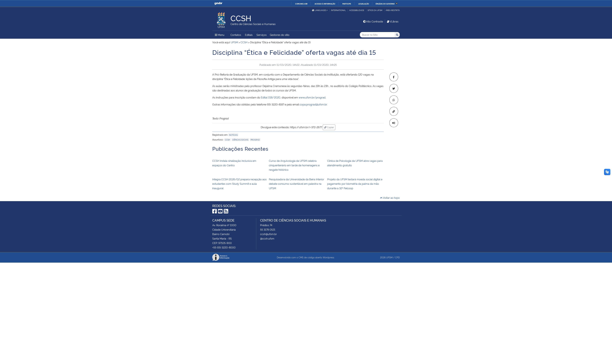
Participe (346, 3)
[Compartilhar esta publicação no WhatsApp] (393, 99)
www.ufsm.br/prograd (312, 97)
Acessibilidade (356, 10)
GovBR (218, 3)
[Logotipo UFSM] (221, 19)
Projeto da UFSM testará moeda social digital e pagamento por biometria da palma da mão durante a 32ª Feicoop (354, 183)
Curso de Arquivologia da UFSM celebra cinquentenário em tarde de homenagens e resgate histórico (294, 165)
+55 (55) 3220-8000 (224, 247)
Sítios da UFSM (375, 10)
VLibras (394, 21)
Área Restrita (393, 10)
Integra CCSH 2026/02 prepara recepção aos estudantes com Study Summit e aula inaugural (239, 183)
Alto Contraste (374, 21)
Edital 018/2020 (270, 97)
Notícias (233, 134)
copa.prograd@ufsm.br (313, 104)
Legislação (363, 3)
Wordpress (328, 257)
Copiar (330, 127)
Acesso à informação (325, 3)
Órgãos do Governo (385, 3)
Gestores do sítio (279, 34)
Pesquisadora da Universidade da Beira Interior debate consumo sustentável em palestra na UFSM (296, 183)
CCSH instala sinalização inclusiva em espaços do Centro (234, 163)
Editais (249, 34)
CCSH (227, 139)
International (338, 10)
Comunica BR (301, 3)
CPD (397, 257)
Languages (320, 10)
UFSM (389, 257)
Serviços (261, 34)
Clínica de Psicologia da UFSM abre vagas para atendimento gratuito (355, 163)
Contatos (235, 34)
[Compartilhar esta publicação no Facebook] (393, 76)
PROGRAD (255, 139)
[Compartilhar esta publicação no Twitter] (393, 88)
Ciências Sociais (240, 139)
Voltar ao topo (391, 197)
